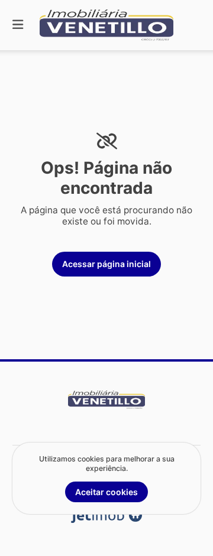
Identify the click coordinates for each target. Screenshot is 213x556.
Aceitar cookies (106, 492)
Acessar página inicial (106, 264)
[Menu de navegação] (17, 25)
